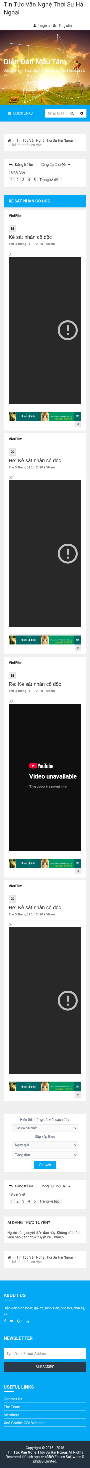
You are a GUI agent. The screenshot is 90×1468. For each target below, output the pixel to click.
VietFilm (15, 216)
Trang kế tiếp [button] (50, 180)
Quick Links (23, 113)
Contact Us (13, 1399)
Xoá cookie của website (24, 1423)
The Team (12, 1407)
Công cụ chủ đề (53, 165)
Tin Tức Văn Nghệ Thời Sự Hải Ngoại (44, 8)
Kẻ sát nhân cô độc (30, 237)
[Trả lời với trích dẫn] (12, 228)
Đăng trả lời (24, 165)
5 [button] (35, 180)
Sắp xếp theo (45, 1137)
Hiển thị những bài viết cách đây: (45, 1120)
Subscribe (45, 1367)
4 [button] (29, 180)
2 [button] (17, 180)
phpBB (45, 1457)
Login (42, 26)
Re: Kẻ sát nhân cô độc (35, 460)
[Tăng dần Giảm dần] (45, 1155)
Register (65, 26)
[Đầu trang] (78, 424)
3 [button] (23, 180)
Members (11, 1415)
